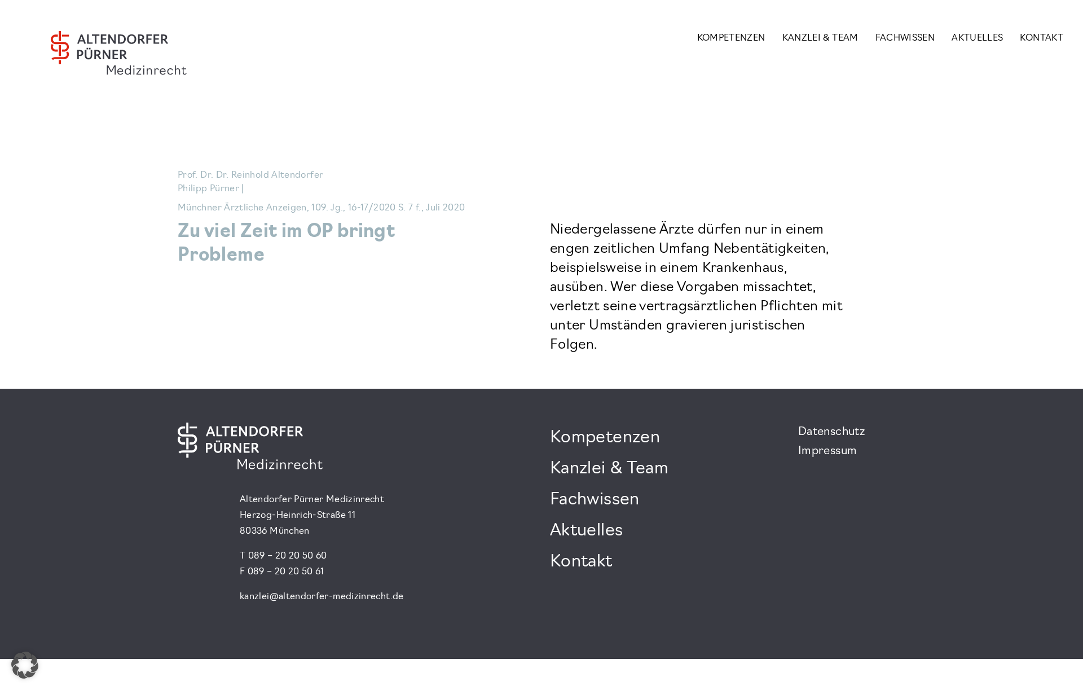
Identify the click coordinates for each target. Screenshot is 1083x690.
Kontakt (1041, 38)
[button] (25, 665)
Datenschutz (831, 432)
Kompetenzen (731, 38)
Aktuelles (977, 38)
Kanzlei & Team (820, 38)
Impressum (827, 451)
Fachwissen (905, 38)
